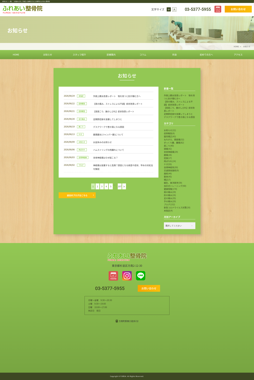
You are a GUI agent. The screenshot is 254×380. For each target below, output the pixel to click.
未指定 (81, 96)
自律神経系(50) (171, 167)
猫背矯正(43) (170, 136)
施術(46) (168, 173)
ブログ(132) (169, 204)
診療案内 (111, 54)
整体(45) (168, 176)
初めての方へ (206, 54)
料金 (174, 54)
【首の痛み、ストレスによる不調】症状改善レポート (178, 103)
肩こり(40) (169, 145)
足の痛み (82, 119)
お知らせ (47, 54)
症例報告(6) (169, 133)
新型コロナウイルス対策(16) (177, 207)
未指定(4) (168, 210)
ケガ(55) (168, 164)
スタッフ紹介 (79, 54)
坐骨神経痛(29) (171, 151)
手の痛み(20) (170, 201)
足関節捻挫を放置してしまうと (178, 113)
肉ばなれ (82, 149)
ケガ (80, 134)
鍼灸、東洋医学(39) (173, 182)
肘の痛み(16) (170, 195)
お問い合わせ (238, 9)
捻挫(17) (168, 158)
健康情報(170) (170, 188)
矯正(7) (167, 179)
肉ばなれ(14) (170, 161)
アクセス (238, 54)
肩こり (81, 126)
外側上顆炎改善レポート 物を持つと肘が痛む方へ (179, 97)
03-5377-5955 (197, 9)
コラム (143, 54)
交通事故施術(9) (171, 170)
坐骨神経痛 (83, 157)
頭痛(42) (168, 148)
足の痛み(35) (170, 198)
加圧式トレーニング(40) (175, 185)
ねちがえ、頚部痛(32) (174, 139)
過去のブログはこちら (77, 195)
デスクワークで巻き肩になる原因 (179, 116)
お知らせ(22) (170, 130)
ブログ (81, 165)
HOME (16, 54)
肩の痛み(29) (170, 192)
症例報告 (82, 103)
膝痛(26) (168, 154)
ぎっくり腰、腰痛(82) (174, 142)
